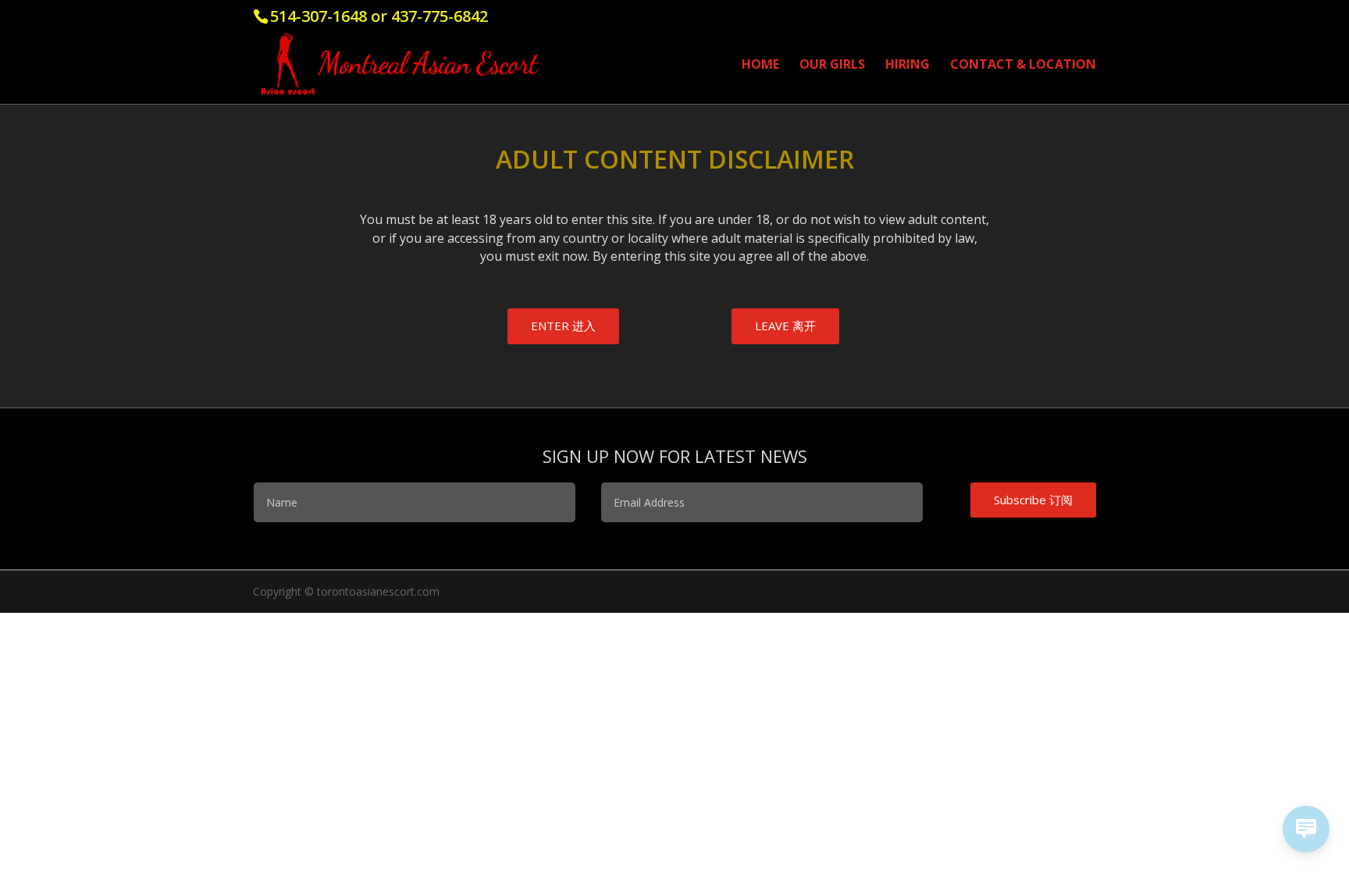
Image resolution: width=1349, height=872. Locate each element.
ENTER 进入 (563, 325)
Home (760, 66)
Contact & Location (1023, 66)
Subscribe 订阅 (1033, 499)
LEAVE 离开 (785, 325)
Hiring (907, 66)
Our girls (832, 66)
